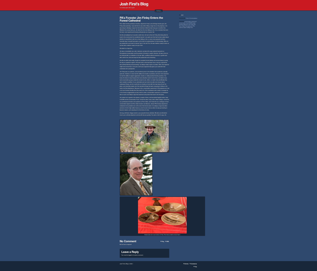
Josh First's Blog (134, 4)
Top (196, 266)
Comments (194, 264)
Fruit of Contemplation (191, 18)
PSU (194, 26)
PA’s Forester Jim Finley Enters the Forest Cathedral (141, 19)
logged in (130, 255)
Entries (187, 264)
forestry (181, 24)
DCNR (190, 23)
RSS (168, 241)
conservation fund (183, 23)
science (181, 27)
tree (192, 27)
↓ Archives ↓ (158, 11)
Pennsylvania (188, 26)
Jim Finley (191, 24)
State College (186, 27)
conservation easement (190, 21)
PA (194, 24)
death (193, 23)
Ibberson (185, 24)
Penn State (182, 26)
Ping (163, 241)
